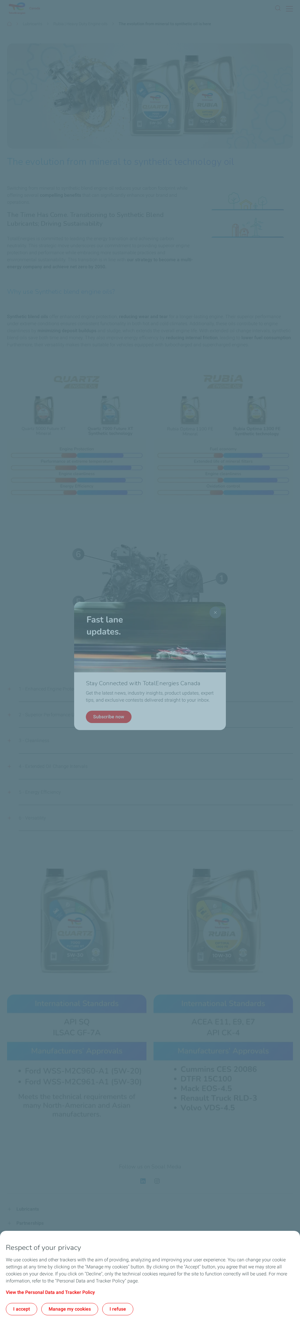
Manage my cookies (70, 1309)
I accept (21, 1309)
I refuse (118, 1309)
